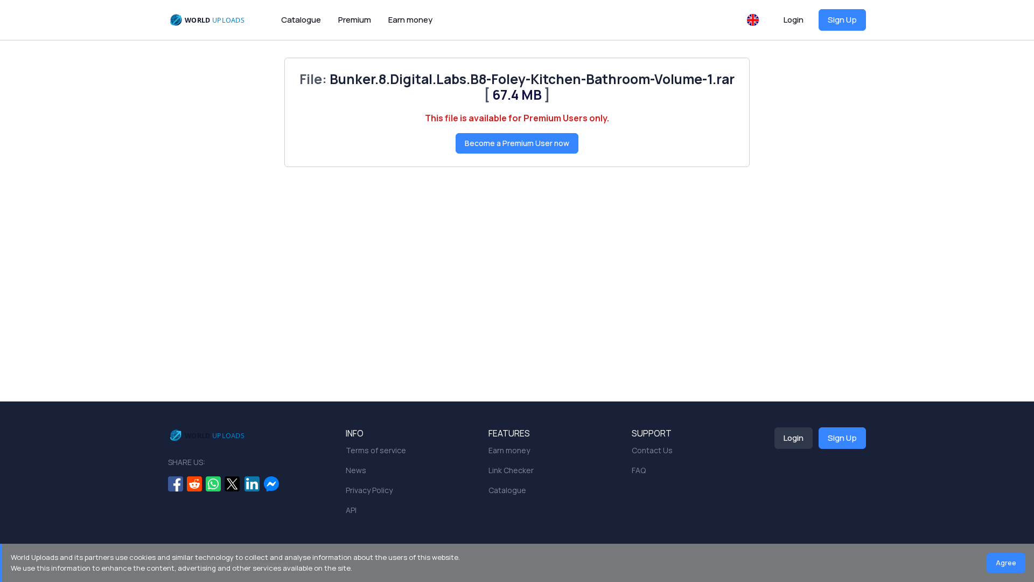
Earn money (410, 19)
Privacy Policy (369, 490)
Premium (354, 19)
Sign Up (842, 19)
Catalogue (301, 19)
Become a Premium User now (517, 143)
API (351, 510)
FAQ (639, 470)
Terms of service (376, 450)
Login (794, 19)
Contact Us (652, 450)
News (356, 470)
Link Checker (511, 470)
